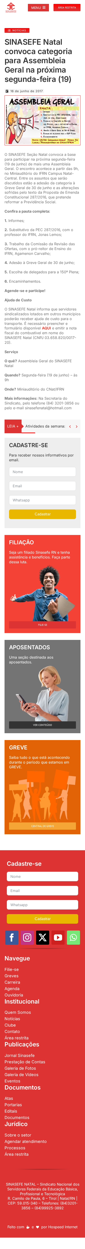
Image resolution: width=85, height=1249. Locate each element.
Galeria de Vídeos (22, 1074)
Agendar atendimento (26, 1141)
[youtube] (58, 938)
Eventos (12, 1081)
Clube (10, 1025)
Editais (11, 1111)
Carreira (12, 982)
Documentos (17, 1117)
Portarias (13, 1104)
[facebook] (11, 938)
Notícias (12, 1018)
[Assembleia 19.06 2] (42, 98)
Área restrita (17, 1037)
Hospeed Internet (63, 1227)
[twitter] (42, 938)
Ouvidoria (14, 995)
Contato (12, 1031)
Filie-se (12, 969)
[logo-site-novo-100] (11, 4)
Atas (9, 1098)
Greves (12, 975)
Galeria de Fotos (20, 1068)
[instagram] (27, 938)
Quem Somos (18, 1012)
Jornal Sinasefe (20, 1055)
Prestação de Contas (25, 1061)
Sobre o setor (18, 1135)
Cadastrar (43, 514)
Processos (15, 1147)
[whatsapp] (73, 938)
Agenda (12, 988)
